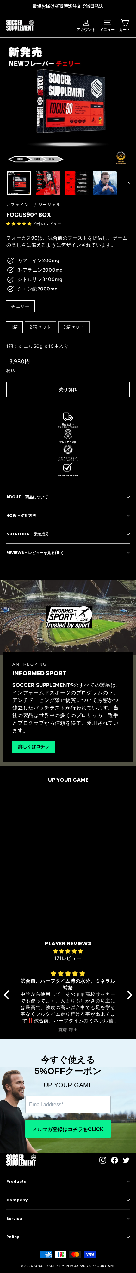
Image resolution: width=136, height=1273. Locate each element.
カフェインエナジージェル (33, 204)
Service (14, 1218)
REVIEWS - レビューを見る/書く (35, 552)
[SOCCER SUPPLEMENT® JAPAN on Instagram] (102, 1160)
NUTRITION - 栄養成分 (27, 534)
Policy (12, 1237)
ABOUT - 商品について (27, 496)
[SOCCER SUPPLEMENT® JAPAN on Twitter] (126, 1160)
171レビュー (67, 958)
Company (17, 1200)
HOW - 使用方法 (21, 515)
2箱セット (40, 327)
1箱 (14, 327)
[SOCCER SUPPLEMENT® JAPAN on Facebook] (114, 1160)
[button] (19, 224)
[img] (68, 951)
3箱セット (74, 327)
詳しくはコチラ (33, 746)
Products (16, 1181)
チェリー (20, 306)
